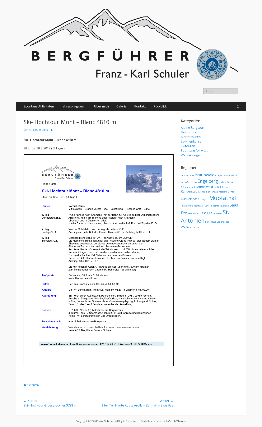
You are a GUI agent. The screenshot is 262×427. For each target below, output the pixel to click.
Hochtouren (189, 132)
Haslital (217, 187)
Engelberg (208, 181)
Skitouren (33, 385)
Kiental (201, 191)
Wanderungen (191, 155)
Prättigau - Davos (202, 205)
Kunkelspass (190, 199)
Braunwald (204, 174)
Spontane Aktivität (194, 150)
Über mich (101, 106)
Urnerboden (223, 221)
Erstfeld (222, 182)
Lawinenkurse (191, 141)
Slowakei (217, 213)
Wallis (185, 227)
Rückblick (160, 106)
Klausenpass (212, 191)
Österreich (195, 227)
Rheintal (215, 205)
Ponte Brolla (187, 205)
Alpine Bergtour (192, 127)
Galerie (121, 106)
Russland (224, 205)
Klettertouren (191, 137)
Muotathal (222, 198)
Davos (234, 175)
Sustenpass (210, 221)
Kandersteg (189, 191)
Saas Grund (193, 213)
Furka (230, 182)
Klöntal (231, 191)
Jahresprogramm (74, 106)
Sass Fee (206, 213)
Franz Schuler (105, 421)
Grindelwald (204, 187)
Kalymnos (226, 187)
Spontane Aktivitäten (39, 106)
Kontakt (140, 106)
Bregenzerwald (223, 175)
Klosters (223, 191)
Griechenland (188, 187)
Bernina (190, 175)
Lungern (204, 199)
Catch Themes (177, 421)
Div (195, 182)
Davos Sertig (187, 182)
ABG (183, 175)
